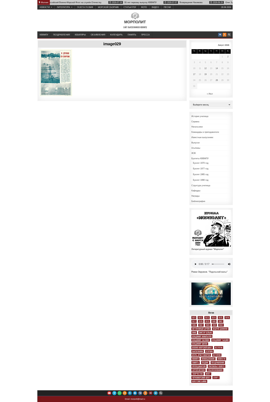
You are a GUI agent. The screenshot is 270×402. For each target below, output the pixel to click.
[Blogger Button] (125, 393)
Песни (167, 7)
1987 (201, 325)
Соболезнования (215, 370)
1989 (208, 325)
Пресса (145, 35)
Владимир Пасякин (200, 340)
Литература (63, 7)
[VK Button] (220, 35)
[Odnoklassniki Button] (224, 35)
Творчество (197, 373)
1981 (214, 321)
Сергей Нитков (198, 370)
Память (132, 35)
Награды (195, 196)
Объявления (98, 35)
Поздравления (61, 35)
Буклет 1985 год (200, 174)
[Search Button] (229, 35)
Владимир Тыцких (220, 340)
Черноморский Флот (201, 377)
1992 (221, 325)
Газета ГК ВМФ (85, 7)
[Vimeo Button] (114, 393)
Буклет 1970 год (200, 163)
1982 (220, 321)
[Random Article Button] (150, 393)
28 (217, 80)
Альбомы (195, 148)
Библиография (198, 201)
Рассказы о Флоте (217, 366)
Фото (144, 7)
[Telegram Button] (135, 393)
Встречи (218, 347)
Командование (208, 358)
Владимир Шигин (199, 343)
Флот (208, 373)
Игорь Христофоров (201, 355)
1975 (220, 317)
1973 (207, 317)
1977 (194, 321)
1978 (200, 321)
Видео (155, 7)
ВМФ (194, 332)
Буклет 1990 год (200, 180)
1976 (227, 317)
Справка (195, 121)
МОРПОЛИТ (135, 22)
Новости (45, 7)
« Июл (210, 94)
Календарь (116, 35)
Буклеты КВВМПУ (200, 158)
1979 (207, 321)
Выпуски (195, 142)
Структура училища (200, 185)
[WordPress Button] (130, 393)
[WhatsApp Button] (120, 393)
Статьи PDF (130, 7)
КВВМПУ (44, 35)
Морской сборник (108, 7)
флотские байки (199, 381)
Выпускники (197, 351)
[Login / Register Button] (156, 393)
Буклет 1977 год (200, 168)
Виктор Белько (205, 332)
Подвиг (205, 362)
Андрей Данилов (220, 328)
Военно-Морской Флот (202, 347)
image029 (112, 44)
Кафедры (195, 190)
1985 (194, 325)
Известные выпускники (202, 137)
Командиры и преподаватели (205, 132)
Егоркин (209, 351)
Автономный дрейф (201, 328)
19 (205, 74)
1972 (200, 317)
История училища (199, 116)
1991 (214, 325)
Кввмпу (195, 358)
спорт (216, 377)
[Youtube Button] (109, 393)
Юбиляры (80, 35)
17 (194, 74)
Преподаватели (199, 366)
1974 (214, 317)
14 (217, 68)
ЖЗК (193, 153)
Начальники (197, 127)
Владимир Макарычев (202, 336)
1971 (193, 317)
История (217, 355)
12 (205, 68)
